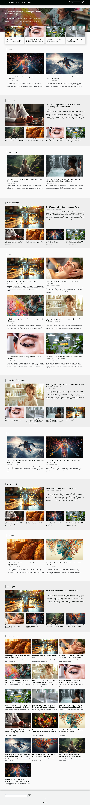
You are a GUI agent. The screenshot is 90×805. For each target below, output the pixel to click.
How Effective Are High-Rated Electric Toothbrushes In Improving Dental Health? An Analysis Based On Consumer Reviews (35, 421)
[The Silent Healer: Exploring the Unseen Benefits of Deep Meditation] (14, 132)
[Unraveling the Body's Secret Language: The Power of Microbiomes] (25, 63)
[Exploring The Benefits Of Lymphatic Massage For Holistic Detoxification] (64, 268)
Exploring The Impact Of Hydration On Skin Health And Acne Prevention (44, 681)
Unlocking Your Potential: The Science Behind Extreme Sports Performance (17, 755)
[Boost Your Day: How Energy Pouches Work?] (14, 31)
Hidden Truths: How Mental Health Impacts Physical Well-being (75, 625)
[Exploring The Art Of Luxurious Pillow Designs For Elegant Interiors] (35, 132)
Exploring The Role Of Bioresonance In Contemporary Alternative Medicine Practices (55, 42)
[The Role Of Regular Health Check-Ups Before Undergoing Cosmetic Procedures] (24, 115)
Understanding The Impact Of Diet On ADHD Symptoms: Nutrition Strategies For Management (44, 732)
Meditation (11, 2)
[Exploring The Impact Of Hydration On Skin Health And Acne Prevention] (64, 305)
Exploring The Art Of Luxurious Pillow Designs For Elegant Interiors (35, 139)
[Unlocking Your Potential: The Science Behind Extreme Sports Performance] (64, 63)
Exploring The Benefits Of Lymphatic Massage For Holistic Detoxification (13, 626)
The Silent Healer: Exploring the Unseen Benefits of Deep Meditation (14, 139)
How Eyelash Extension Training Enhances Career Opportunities (34, 41)
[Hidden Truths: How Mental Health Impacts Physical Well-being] (75, 618)
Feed (5, 2)
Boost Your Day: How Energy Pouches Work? (13, 40)
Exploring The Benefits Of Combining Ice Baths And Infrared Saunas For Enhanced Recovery (63, 180)
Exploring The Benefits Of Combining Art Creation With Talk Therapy (17, 681)
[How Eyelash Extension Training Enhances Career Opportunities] (34, 31)
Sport (23, 2)
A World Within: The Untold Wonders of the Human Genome (71, 731)
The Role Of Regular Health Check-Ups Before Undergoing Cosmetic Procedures (63, 106)
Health (17, 2)
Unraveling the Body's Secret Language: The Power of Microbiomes (53, 243)
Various (29, 2)
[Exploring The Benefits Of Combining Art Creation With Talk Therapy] (25, 305)
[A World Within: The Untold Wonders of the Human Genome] (64, 549)
